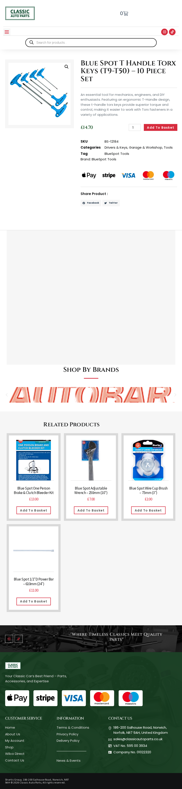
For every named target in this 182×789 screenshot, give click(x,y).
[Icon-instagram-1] (9, 639)
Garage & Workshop (145, 147)
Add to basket (160, 127)
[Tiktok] (172, 32)
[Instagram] (164, 32)
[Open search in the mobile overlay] (91, 42)
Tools (168, 147)
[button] (6, 31)
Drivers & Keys (116, 147)
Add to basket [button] (33, 510)
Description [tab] (17, 225)
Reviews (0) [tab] (42, 225)
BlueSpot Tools (117, 153)
